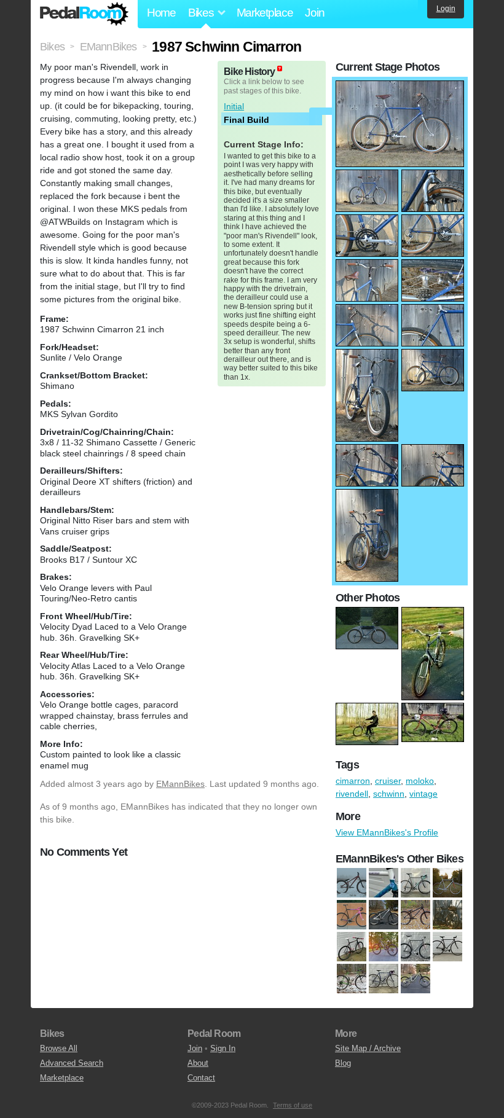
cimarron (353, 781)
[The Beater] (352, 979)
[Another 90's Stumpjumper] (384, 883)
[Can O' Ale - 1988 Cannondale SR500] (447, 883)
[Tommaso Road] (384, 979)
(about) (279, 68)
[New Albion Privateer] (447, 915)
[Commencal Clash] (415, 979)
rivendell (352, 794)
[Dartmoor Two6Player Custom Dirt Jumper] (384, 915)
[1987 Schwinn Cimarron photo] (400, 87)
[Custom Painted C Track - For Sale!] (352, 915)
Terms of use (292, 1105)
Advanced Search (71, 1063)
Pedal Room (84, 14)
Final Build (246, 120)
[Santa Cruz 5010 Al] (384, 947)
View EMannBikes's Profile (387, 832)
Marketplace (265, 12)
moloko (420, 781)
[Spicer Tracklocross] (415, 947)
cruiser (388, 781)
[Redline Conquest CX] (352, 947)
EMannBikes (180, 784)
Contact (201, 1077)
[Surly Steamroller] (447, 947)
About (197, 1063)
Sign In (222, 1048)
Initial (234, 106)
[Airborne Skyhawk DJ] (352, 883)
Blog (343, 1063)
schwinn (388, 794)
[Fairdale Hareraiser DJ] (415, 915)
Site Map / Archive (368, 1048)
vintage (423, 794)
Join (314, 12)
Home (161, 12)
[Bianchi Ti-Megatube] (415, 883)
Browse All (58, 1048)
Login (445, 8)
